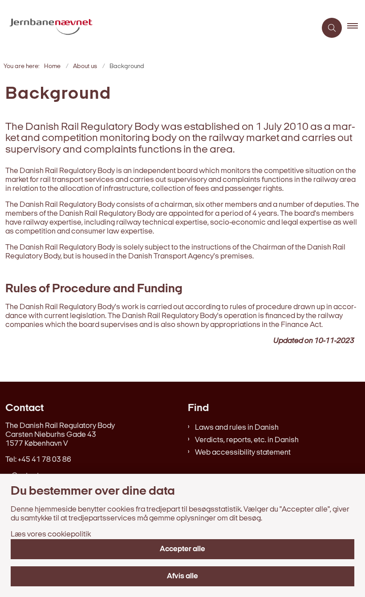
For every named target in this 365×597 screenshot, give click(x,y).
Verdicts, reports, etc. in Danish (247, 440)
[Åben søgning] (332, 28)
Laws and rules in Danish (237, 428)
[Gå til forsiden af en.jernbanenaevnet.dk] (154, 28)
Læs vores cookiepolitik (51, 534)
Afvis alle (182, 576)
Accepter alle (182, 549)
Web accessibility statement (243, 452)
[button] (356, 28)
